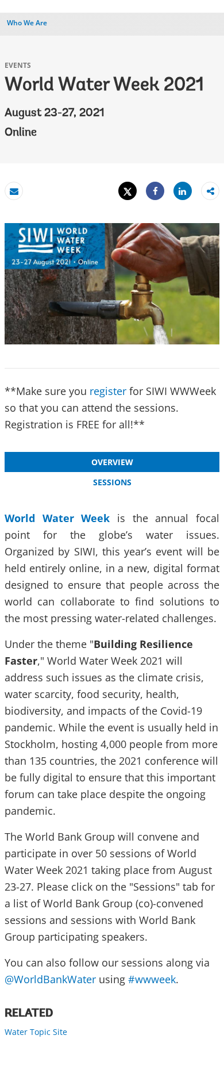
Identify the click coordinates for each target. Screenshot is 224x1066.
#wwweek (152, 979)
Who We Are (27, 23)
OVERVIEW (112, 462)
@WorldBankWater (50, 979)
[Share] (155, 191)
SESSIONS (112, 482)
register (108, 391)
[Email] (14, 191)
